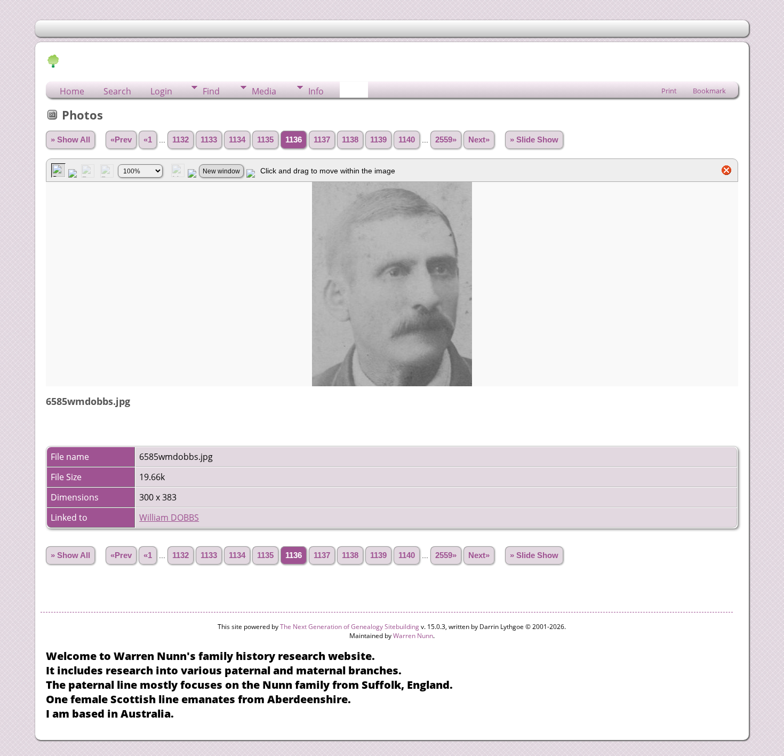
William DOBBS (169, 517)
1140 (406, 140)
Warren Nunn (413, 635)
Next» (479, 140)
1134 (237, 140)
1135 (265, 140)
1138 (350, 140)
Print (669, 91)
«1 (147, 140)
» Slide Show (534, 140)
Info (316, 91)
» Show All (70, 140)
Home (72, 91)
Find (211, 91)
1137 (322, 140)
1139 (378, 140)
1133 (209, 140)
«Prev (121, 140)
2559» (446, 140)
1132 (180, 140)
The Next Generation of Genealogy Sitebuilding (349, 626)
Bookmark (709, 91)
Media (264, 91)
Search (117, 91)
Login (161, 91)
